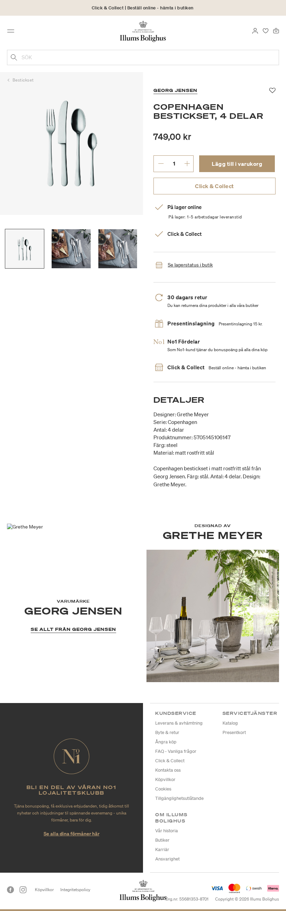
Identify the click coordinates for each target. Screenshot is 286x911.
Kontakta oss (168, 770)
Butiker (162, 840)
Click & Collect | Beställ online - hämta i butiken (143, 8)
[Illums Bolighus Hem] (143, 31)
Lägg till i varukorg (237, 163)
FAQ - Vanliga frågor (175, 751)
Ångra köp (165, 742)
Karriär (162, 849)
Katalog (230, 723)
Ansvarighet (167, 859)
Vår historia (166, 831)
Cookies (163, 789)
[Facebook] (10, 889)
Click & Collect (214, 186)
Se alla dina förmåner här (71, 833)
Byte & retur (167, 732)
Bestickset (23, 80)
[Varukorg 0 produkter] (276, 30)
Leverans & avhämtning (179, 723)
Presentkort (234, 732)
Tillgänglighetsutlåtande (179, 798)
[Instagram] (23, 889)
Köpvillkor (165, 779)
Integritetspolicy (75, 890)
